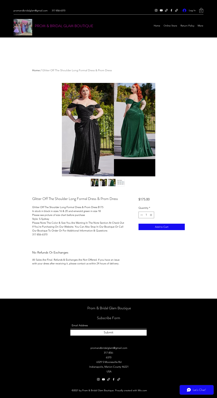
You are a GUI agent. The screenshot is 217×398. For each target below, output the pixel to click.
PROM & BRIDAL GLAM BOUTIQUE (64, 25)
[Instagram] (156, 10)
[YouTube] (161, 10)
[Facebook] (171, 10)
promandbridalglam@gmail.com (31, 10)
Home (36, 70)
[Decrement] (141, 215)
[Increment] (151, 215)
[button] (201, 10)
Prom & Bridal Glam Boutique (109, 308)
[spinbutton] (146, 215)
